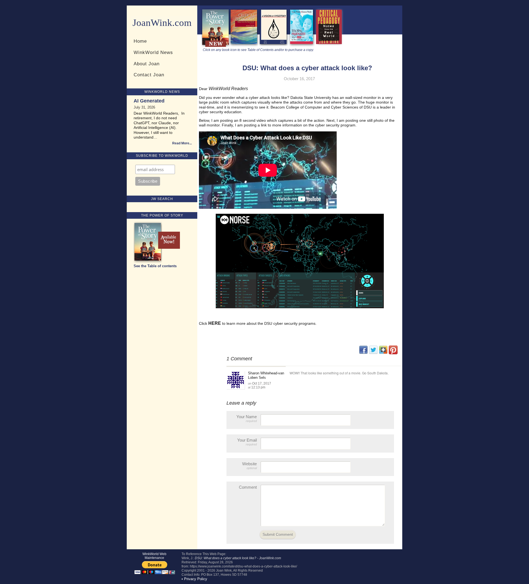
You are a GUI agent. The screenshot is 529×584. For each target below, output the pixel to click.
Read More (180, 143)
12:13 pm (258, 387)
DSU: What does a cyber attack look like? (307, 68)
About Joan (147, 63)
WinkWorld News (153, 52)
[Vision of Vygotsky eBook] (273, 46)
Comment (248, 487)
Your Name (246, 418)
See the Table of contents (155, 266)
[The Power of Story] (215, 46)
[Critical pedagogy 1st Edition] (329, 46)
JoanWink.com (162, 22)
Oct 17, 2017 (261, 383)
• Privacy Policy (194, 579)
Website (249, 465)
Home (140, 41)
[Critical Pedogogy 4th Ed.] (244, 46)
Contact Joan (149, 74)
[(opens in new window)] (393, 353)
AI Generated (149, 101)
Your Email (247, 442)
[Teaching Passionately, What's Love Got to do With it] (301, 46)
